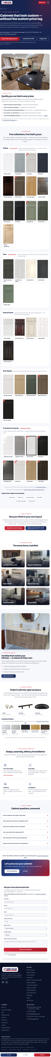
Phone (6, 905)
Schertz (32, 1042)
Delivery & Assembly (31, 990)
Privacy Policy (4, 1049)
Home (1, 8)
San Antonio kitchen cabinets (9, 120)
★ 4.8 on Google (5, 32)
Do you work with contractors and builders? (15, 843)
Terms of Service (12, 1049)
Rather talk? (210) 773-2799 (36, 528)
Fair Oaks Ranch (18, 1040)
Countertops (30, 977)
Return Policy (33, 1049)
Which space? (7, 925)
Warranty (19, 1049)
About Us (3, 1007)
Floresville (24, 1040)
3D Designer (29, 995)
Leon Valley (6, 1042)
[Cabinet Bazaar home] (9, 969)
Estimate (42, 1054)
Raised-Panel (32, 501)
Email (5, 912)
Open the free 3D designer (14, 528)
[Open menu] (48, 2)
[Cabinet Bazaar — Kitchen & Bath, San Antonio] (6, 2)
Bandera (30, 1038)
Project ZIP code (8, 918)
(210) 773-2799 (9, 42)
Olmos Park (22, 1042)
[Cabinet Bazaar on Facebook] (2, 982)
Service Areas (30, 1000)
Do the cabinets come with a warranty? (14, 815)
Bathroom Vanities (31, 972)
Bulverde (37, 1038)
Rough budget (7, 932)
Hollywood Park (40, 1040)
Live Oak (11, 1042)
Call (10, 1054)
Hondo (45, 1040)
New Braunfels (16, 1042)
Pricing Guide (4, 1022)
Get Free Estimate (12, 871)
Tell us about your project (10, 938)
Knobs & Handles (31, 975)
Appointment (42, 2)
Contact (3, 1025)
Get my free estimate (25, 949)
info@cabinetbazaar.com (34, 1014)
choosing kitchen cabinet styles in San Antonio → (34, 489)
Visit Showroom (5, 1030)
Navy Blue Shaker (30, 497)
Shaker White (12, 497)
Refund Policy (26, 1049)
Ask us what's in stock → (41, 487)
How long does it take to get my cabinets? (15, 838)
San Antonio (4, 1020)
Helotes (35, 1040)
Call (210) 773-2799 (28, 38)
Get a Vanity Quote (8, 676)
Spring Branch (4, 1044)
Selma (39, 1042)
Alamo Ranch (24, 1038)
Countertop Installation (32, 985)
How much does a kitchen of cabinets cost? (15, 821)
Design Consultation (31, 987)
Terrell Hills (15, 1044)
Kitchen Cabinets (31, 970)
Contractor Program (6, 1010)
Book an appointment (33, 1019)
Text (26, 1054)
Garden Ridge (30, 1040)
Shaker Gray (20, 497)
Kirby (2, 1042)
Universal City (21, 1044)
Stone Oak (10, 1044)
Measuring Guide (5, 1015)
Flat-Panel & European (21, 501)
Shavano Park (44, 1042)
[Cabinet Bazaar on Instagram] (6, 982)
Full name (6, 898)
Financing (3, 1017)
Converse (9, 1040)
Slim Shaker (39, 497)
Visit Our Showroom (31, 992)
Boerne (33, 1038)
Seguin (36, 1042)
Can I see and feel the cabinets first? (13, 832)
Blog (2, 1012)
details (46, 115)
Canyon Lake (42, 1038)
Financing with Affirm (41, 894)
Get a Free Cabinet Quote (9, 38)
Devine (13, 1040)
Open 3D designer (8, 775)
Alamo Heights (18, 1038)
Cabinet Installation (31, 982)
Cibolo (5, 1040)
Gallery (28, 998)
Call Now (25, 871)
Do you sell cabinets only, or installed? (14, 826)
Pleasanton (27, 1042)
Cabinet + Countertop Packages (34, 980)
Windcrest (27, 1044)
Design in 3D (43, 38)
